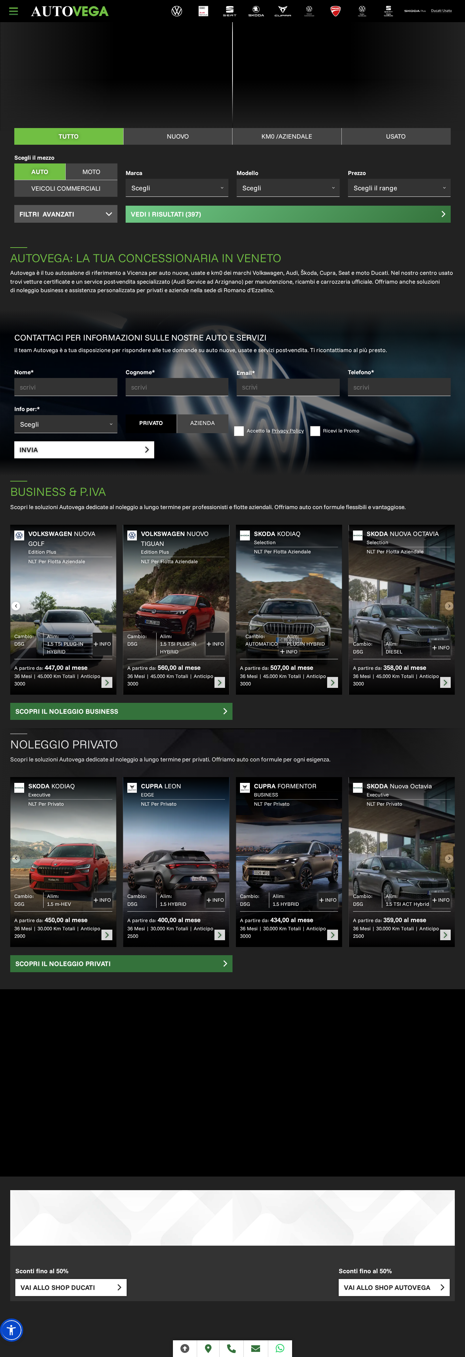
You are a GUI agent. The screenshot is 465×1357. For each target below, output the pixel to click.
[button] (11, 1330)
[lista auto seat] (230, 11)
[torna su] (185, 1348)
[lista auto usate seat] (388, 11)
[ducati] (335, 11)
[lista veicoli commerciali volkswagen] (309, 11)
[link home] (70, 11)
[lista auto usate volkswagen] (362, 11)
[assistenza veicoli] (203, 11)
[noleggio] (106, 682)
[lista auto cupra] (283, 11)
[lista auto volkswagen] (177, 11)
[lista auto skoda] (256, 11)
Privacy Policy (288, 430)
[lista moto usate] (441, 11)
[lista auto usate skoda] (415, 11)
